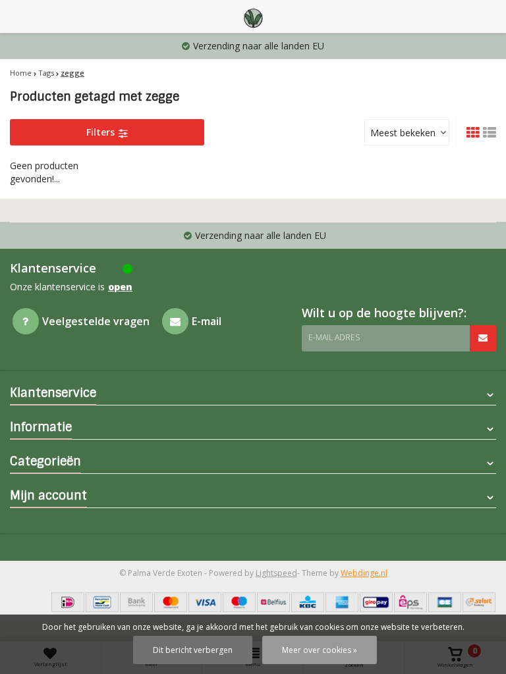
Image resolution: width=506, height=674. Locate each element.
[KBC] (307, 602)
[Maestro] (239, 602)
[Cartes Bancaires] (444, 602)
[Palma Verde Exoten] (253, 16)
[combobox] (406, 132)
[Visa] (204, 602)
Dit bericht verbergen (193, 650)
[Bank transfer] (136, 602)
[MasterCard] (170, 602)
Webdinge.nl (364, 573)
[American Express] (341, 602)
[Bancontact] (102, 602)
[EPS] (410, 602)
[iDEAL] (67, 602)
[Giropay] (376, 602)
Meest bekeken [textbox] (403, 132)
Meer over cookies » (319, 650)
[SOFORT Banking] (479, 602)
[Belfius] (273, 602)
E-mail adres (334, 337)
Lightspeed (276, 573)
